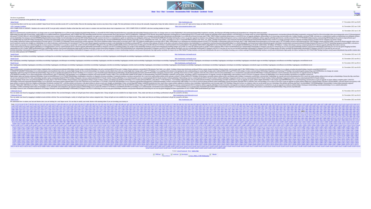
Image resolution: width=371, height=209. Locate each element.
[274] (237, 108)
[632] (156, 115)
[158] (159, 106)
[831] (189, 118)
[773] (325, 116)
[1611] (41, 135)
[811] (115, 118)
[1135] (13, 125)
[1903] (299, 141)
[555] (222, 113)
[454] (200, 111)
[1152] (87, 125)
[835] (203, 118)
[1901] (290, 141)
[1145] (57, 125)
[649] (218, 115)
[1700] (90, 137)
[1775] (77, 139)
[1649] (210, 135)
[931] (207, 120)
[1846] (45, 141)
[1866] (134, 141)
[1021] (206, 121)
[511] (60, 113)
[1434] (294, 130)
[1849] (59, 141)
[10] (35, 104)
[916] (152, 120)
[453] (196, 111)
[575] (295, 113)
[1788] (134, 139)
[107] (322, 104)
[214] (16, 108)
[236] (97, 108)
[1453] (32, 132)
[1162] (130, 125)
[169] (200, 106)
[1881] (201, 141)
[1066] (59, 123)
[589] (347, 113)
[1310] (90, 128)
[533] (141, 113)
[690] (20, 116)
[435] (130, 111)
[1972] (259, 142)
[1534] (45, 134)
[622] (119, 115)
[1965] (228, 142)
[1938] (108, 142)
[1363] (325, 128)
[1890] (241, 141)
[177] (229, 106)
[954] (292, 120)
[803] (86, 118)
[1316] (116, 128)
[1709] (130, 137)
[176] (225, 106)
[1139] (30, 125)
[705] (75, 116)
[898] (86, 120)
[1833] (334, 139)
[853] (269, 118)
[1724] (196, 137)
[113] (343, 104)
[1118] (287, 123)
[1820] (276, 139)
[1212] (349, 125)
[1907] (317, 141)
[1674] (321, 135)
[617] (101, 115)
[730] (167, 116)
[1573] (219, 134)
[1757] (343, 137)
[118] (13, 106)
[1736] (250, 137)
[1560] (161, 134)
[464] (236, 111)
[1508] (277, 132)
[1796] (170, 139)
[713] (104, 116)
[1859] (103, 141)
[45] (136, 104)
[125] (38, 106)
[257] (174, 108)
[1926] (54, 142)
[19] (61, 104)
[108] (326, 104)
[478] (288, 111)
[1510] (285, 132)
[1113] (266, 123)
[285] (277, 108)
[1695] (68, 137)
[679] (328, 115)
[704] (71, 116)
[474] (273, 111)
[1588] (285, 134)
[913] (141, 120)
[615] (93, 115)
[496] (354, 111)
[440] (148, 111)
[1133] (352, 123)
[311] (24, 109)
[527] (119, 113)
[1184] (226, 125)
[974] (17, 121)
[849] (255, 118)
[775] (332, 116)
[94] (278, 104)
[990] (75, 121)
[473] (269, 111)
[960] (314, 120)
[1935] (94, 142)
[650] (222, 115)
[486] (317, 111)
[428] (104, 111)
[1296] (28, 128)
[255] (167, 108)
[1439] (316, 130)
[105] (315, 104)
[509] (53, 113)
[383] (288, 109)
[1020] (202, 121)
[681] (336, 115)
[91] (270, 104)
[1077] (108, 123)
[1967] (237, 142)
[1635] (148, 135)
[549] (200, 113)
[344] (145, 109)
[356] (189, 109)
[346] (152, 109)
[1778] (90, 139)
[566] (262, 113)
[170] (203, 106)
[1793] (157, 139)
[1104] (227, 123)
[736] (189, 116)
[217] (27, 108)
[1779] (94, 139)
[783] (13, 118)
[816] (134, 118)
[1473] (121, 132)
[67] (200, 104)
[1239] (121, 127)
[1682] (356, 135)
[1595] (317, 134)
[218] (31, 108)
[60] (180, 104)
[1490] (197, 132)
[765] (295, 116)
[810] (112, 118)
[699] (53, 116)
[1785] (121, 139)
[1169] (161, 125)
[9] (33, 104)
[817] (137, 118)
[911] (134, 120)
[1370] (356, 128)
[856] (281, 118)
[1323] (148, 128)
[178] (233, 106)
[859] (292, 118)
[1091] (170, 123)
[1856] (90, 141)
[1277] (290, 127)
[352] (174, 109)
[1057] (19, 123)
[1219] (32, 127)
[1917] (14, 142)
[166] (189, 106)
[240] (112, 108)
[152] (137, 106)
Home (153, 11)
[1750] (312, 137)
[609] (71, 115)
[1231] (85, 127)
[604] (53, 115)
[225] (57, 108)
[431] (115, 111)
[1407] (174, 130)
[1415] (210, 130)
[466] (244, 111)
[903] (104, 120)
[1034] (264, 121)
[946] (262, 120)
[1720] (179, 137)
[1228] (72, 127)
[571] (281, 113)
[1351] (272, 128)
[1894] (259, 141)
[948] (269, 120)
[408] (31, 111)
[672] (303, 115)
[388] (306, 109)
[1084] (139, 123)
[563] (251, 113)
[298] (325, 108)
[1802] (197, 139)
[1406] (170, 130)
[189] (273, 106)
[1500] (241, 132)
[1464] (81, 132)
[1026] (228, 121)
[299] (328, 108)
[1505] (263, 132)
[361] (207, 109)
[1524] (348, 132)
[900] (93, 120)
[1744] (285, 137)
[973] (13, 121)
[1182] (217, 125)
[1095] (188, 123)
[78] (232, 104)
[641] (189, 115)
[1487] (183, 132)
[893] (68, 120)
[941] (244, 120)
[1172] (174, 125)
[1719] (174, 137)
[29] (90, 104)
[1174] (183, 125)
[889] (53, 120)
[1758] (348, 137)
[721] (134, 116)
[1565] (183, 134)
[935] (222, 120)
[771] (317, 116)
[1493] (210, 132)
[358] (196, 109)
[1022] (210, 121)
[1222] (45, 127)
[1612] (45, 135)
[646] (207, 115)
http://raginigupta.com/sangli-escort (185, 54)
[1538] (63, 134)
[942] (247, 120)
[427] (101, 111)
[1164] (139, 125)
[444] (163, 111)
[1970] (250, 142)
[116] (354, 104)
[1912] (339, 141)
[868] (325, 118)
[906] (115, 120)
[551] (207, 113)
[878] (13, 120)
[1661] (263, 135)
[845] (240, 118)
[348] (159, 109)
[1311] (94, 128)
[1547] (103, 134)
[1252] (179, 127)
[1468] (99, 132)
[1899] (281, 141)
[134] (71, 106)
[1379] (50, 130)
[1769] (50, 139)
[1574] (223, 134)
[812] (119, 118)
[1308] (81, 128)
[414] (53, 111)
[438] (141, 111)
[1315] (112, 128)
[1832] (330, 139)
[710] (93, 116)
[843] (233, 118)
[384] (292, 109)
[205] (332, 106)
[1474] (125, 132)
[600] (38, 115)
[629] (145, 115)
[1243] (139, 127)
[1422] (241, 130)
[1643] (183, 135)
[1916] (356, 141)
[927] (192, 120)
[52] (157, 104)
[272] (229, 108)
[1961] (210, 142)
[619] (108, 115)
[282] (266, 108)
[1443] (334, 130)
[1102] (219, 123)
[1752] (321, 137)
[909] (126, 120)
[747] (229, 116)
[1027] (233, 121)
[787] (27, 118)
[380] (277, 109)
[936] (225, 120)
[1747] (299, 137)
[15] (50, 104)
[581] (317, 113)
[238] (104, 108)
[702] (64, 116)
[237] (101, 108)
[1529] (23, 134)
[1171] (170, 125)
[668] (288, 115)
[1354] (285, 128)
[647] (211, 115)
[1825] (299, 139)
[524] (108, 113)
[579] (310, 113)
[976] (24, 121)
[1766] (37, 139)
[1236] (108, 127)
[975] (20, 121)
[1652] (223, 135)
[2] (18, 104)
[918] (159, 120)
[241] (115, 108)
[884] (35, 120)
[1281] (308, 127)
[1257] (201, 127)
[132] (64, 106)
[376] (262, 109)
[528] (123, 113)
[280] (259, 108)
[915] (148, 120)
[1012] (166, 121)
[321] (60, 109)
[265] (203, 108)
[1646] (196, 135)
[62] (186, 104)
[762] (284, 116)
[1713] (148, 137)
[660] (258, 115)
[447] (174, 111)
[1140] (35, 125)
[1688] (37, 137)
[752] (247, 116)
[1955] (183, 142)
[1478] (143, 132)
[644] (200, 115)
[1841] (23, 141)
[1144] (52, 125)
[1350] (268, 128)
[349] (163, 109)
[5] (24, 104)
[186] (262, 106)
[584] (328, 113)
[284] (273, 108)
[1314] (108, 128)
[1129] (335, 123)
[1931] (77, 142)
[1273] (272, 127)
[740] (203, 116)
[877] (358, 118)
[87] (258, 104)
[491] (336, 111)
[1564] (179, 134)
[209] (347, 106)
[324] (71, 109)
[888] (49, 120)
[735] (185, 116)
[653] (233, 115)
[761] (281, 116)
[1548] (108, 134)
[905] (112, 120)
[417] (64, 111)
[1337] (210, 128)
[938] (233, 120)
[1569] (201, 134)
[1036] (273, 121)
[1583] (263, 134)
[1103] (223, 123)
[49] (148, 104)
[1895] (263, 141)
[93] (276, 104)
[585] (332, 113)
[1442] (330, 130)
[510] (57, 113)
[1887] (228, 141)
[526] (115, 113)
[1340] (223, 128)
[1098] (201, 123)
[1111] (257, 123)
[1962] (214, 142)
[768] (306, 116)
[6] (26, 104)
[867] (321, 118)
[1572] (214, 134)
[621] (115, 115)
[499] (16, 113)
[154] (145, 106)
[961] (317, 120)
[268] (215, 108)
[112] (340, 104)
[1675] (325, 135)
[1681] (352, 135)
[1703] (103, 137)
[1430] (276, 130)
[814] (126, 118)
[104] (311, 104)
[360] (203, 109)
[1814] (250, 139)
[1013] (170, 121)
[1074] (94, 123)
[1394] (117, 130)
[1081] (125, 123)
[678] (325, 115)
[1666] (285, 135)
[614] (90, 115)
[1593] (308, 134)
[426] (97, 111)
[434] (126, 111)
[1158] (113, 125)
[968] (343, 120)
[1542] (81, 134)
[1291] (352, 127)
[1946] (143, 142)
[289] (292, 108)
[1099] (205, 123)
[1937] (103, 142)
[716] (115, 116)
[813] (123, 118)
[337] (119, 109)
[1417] (219, 130)
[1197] (283, 125)
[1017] (188, 121)
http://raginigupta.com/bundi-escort (185, 58)
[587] (339, 113)
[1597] (325, 134)
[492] (339, 111)
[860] (295, 118)
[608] (68, 115)
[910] (130, 120)
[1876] (179, 141)
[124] (35, 106)
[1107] (240, 123)
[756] (262, 116)
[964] (328, 120)
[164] (181, 106)
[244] (126, 108)
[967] (339, 120)
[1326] (161, 128)
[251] (152, 108)
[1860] (108, 141)
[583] (325, 113)
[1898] (277, 141)
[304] (347, 108)
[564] (255, 113)
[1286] (330, 127)
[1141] (39, 125)
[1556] (143, 134)
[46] (139, 104)
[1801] (192, 139)
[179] (236, 106)
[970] (350, 120)
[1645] (192, 135)
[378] (269, 109)
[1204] (313, 125)
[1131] (344, 123)
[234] (90, 108)
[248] (141, 108)
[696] (42, 116)
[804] (90, 118)
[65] (194, 104)
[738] (196, 116)
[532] (137, 113)
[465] (240, 111)
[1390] (99, 130)
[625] (130, 115)
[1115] (274, 123)
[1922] (37, 142)
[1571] (210, 134)
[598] (31, 115)
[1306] (72, 128)
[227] (64, 108)
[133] (68, 106)
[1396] (125, 130)
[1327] (165, 128)
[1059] (28, 123)
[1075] (99, 123)
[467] (247, 111)
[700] (57, 116)
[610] (75, 115)
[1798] (179, 139)
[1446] (348, 130)
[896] (79, 120)
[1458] (54, 132)
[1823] (290, 139)
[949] (273, 120)
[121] (24, 106)
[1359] (308, 128)
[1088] (157, 123)
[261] (189, 108)
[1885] (219, 141)
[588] (343, 113)
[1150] (78, 125)
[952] (284, 120)
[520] (93, 113)
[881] (24, 120)
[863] (306, 118)
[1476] (134, 132)
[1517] (316, 132)
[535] (148, 113)
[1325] (156, 128)
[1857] (94, 141)
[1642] (179, 135)
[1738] (259, 137)
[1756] (339, 137)
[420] (75, 111)
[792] (46, 118)
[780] (350, 116)
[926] (189, 120)
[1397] (130, 130)
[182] (247, 106)
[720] (130, 116)
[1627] (112, 135)
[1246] (152, 127)
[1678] (339, 135)
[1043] (304, 121)
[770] (314, 116)
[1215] (14, 127)
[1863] (121, 141)
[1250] (170, 127)
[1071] (81, 123)
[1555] (139, 134)
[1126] (322, 123)
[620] (112, 115)
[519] (90, 113)
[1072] (85, 123)
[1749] (308, 137)
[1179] (204, 125)
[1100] (210, 123)
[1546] (99, 134)
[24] (76, 104)
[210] (350, 106)
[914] (145, 120)
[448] (178, 111)
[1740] (268, 137)
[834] (200, 118)
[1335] (201, 128)
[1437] (308, 130)
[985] (57, 121)
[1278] (294, 127)
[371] (244, 109)
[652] (229, 115)
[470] (258, 111)
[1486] (179, 132)
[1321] (139, 128)
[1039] (286, 121)
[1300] (45, 128)
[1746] (294, 137)
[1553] (130, 134)
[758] (269, 116)
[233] (86, 108)
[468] (251, 111)
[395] (332, 109)
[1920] (28, 142)
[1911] (334, 141)
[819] (145, 118)
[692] (27, 116)
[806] (97, 118)
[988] (68, 121)
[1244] (143, 127)
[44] (134, 104)
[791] (42, 118)
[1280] (303, 127)
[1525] (352, 132)
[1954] (179, 142)
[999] (108, 121)
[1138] (26, 125)
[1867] (139, 141)
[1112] (262, 123)
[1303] (59, 128)
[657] (247, 115)
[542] (174, 113)
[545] (185, 113)
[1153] (91, 125)
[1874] (170, 141)
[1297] (32, 128)
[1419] (228, 130)
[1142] (44, 125)
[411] (42, 111)
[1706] (117, 137)
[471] (262, 111)
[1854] (81, 141)
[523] (104, 113)
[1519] (325, 132)
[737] (192, 116)
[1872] (161, 141)
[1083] (134, 123)
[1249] (165, 127)
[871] (336, 118)
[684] (347, 115)
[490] (332, 111)
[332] (101, 109)
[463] (233, 111)
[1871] (157, 141)
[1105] (232, 123)
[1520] (330, 132)
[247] (137, 108)
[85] (252, 104)
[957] (303, 120)
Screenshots (170, 11)
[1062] (41, 123)
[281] (262, 108)
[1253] (183, 127)
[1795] (165, 139)
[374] (255, 109)
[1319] (130, 128)
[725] (148, 116)
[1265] (237, 127)
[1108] (245, 123)
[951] (281, 120)
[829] (181, 118)
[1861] (112, 141)
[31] (96, 104)
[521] (97, 113)
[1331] (183, 128)
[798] (68, 118)
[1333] (192, 128)
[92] (273, 104)
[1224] (54, 127)
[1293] (14, 128)
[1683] (14, 137)
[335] (112, 109)
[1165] (144, 125)
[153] (141, 106)
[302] (339, 108)
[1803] (201, 139)
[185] (258, 106)
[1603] (352, 134)
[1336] (205, 128)
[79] (235, 104)
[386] (299, 109)
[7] (28, 104)
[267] (211, 108)
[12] (41, 104)
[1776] (81, 139)
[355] (185, 109)
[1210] (340, 125)
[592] (358, 113)
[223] (49, 108)
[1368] (348, 128)
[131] (60, 106)
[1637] (156, 135)
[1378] (45, 130)
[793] (49, 118)
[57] (171, 104)
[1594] (312, 134)
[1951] (165, 142)
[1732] (232, 137)
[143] (104, 106)
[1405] (165, 130)
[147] (119, 106)
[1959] (201, 142)
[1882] (205, 141)
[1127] (326, 123)
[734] (181, 116)
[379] (273, 109)
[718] (123, 116)
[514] (71, 113)
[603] (49, 115)
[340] (130, 109)
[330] (93, 109)
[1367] (343, 128)
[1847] (50, 141)
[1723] (192, 137)
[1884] (214, 141)
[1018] (193, 121)
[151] (134, 106)
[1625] (103, 135)
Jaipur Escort (14, 22)
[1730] (223, 137)
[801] (79, 118)
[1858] (99, 141)
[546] (189, 113)
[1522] (339, 132)
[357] (192, 109)
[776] (336, 116)
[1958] (197, 142)
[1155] (100, 125)
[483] (306, 111)
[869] (328, 118)
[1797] (174, 139)
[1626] (108, 135)
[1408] (179, 130)
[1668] (294, 135)
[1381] (59, 130)
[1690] (45, 137)
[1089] (161, 123)
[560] (240, 113)
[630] (148, 115)
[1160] (122, 125)
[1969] (245, 142)
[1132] (348, 123)
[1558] (152, 134)
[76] (226, 104)
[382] (284, 109)
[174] (218, 106)
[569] (273, 113)
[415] (57, 111)
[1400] (143, 130)
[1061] (37, 123)
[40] (122, 104)
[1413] (201, 130)
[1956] (188, 142)
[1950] (161, 142)
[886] (42, 120)
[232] (82, 108)
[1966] (232, 142)
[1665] (281, 135)
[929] (200, 120)
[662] (266, 115)
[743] (214, 116)
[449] (181, 111)
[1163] (135, 125)
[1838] (356, 139)
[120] (20, 106)
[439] (145, 111)
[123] (31, 106)
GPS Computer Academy (18, 26)
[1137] (22, 125)
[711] (97, 116)
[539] (163, 113)
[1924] (45, 142)
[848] (251, 118)
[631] (152, 115)
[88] (261, 104)
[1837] (352, 139)
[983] (50, 121)
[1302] (54, 128)
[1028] (237, 121)
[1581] (254, 134)
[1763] (23, 139)
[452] (192, 111)
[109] (329, 104)
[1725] (201, 137)
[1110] (253, 123)
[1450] (19, 132)
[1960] (205, 142)
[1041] (295, 121)
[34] (105, 104)
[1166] (148, 125)
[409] (35, 111)
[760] (277, 116)
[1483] (165, 132)
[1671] (308, 135)
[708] (86, 116)
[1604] (357, 134)
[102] (303, 104)
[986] (61, 121)
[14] (47, 104)
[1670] (303, 135)
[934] (218, 120)
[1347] (254, 128)
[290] (295, 108)
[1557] (148, 134)
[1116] (279, 123)
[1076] (103, 123)
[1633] (139, 135)
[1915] (352, 141)
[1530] (28, 134)
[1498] (232, 132)
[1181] (213, 125)
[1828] (312, 139)
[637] (174, 115)
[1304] (63, 128)
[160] (167, 106)
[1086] (148, 123)
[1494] (214, 132)
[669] (292, 115)
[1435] (299, 130)
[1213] (353, 125)
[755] (258, 116)
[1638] (161, 135)
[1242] (134, 127)
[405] (20, 111)
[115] (351, 104)
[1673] (316, 135)
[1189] (248, 125)
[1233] (94, 127)
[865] (314, 118)
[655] (240, 115)
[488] (325, 111)
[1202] (305, 125)
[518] (86, 113)
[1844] (37, 141)
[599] (35, 115)
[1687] (32, 137)
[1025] (224, 121)
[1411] (192, 130)
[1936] (99, 142)
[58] (174, 104)
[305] (350, 108)
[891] (60, 120)
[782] (358, 116)
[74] (221, 104)
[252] (156, 108)
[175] (222, 106)
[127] (46, 106)
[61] (183, 104)
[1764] (28, 139)
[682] (339, 115)
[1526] (356, 132)
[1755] (334, 137)
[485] (314, 111)
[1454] (37, 132)
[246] (134, 108)
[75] (223, 104)
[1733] (236, 137)
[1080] (121, 123)
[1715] (156, 137)
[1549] (112, 134)
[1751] (316, 137)
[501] (24, 113)
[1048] (326, 121)
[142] (101, 106)
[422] (82, 111)
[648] (214, 115)
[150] (130, 106)
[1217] (23, 127)
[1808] (223, 139)
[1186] (235, 125)
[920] (167, 120)
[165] (185, 106)
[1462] (72, 132)
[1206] (322, 125)
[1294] (19, 128)
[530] (130, 113)
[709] (90, 116)
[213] (13, 108)
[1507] (272, 132)
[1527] (14, 134)
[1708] (125, 137)
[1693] (59, 137)
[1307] (77, 128)
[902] (101, 120)
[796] (60, 118)
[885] (38, 120)
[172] (211, 106)
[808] (104, 118)
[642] (192, 115)
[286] (281, 108)
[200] (314, 106)
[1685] (23, 137)
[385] (295, 109)
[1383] (68, 130)
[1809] (228, 139)
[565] (258, 113)
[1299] (41, 128)
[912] (137, 120)
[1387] (85, 130)
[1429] (272, 130)
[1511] (290, 132)
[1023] (215, 121)
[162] (174, 106)
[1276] (285, 127)
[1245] (148, 127)
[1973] (263, 142)
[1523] (343, 132)
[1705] (112, 137)
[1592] (303, 134)
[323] (68, 109)
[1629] (121, 135)
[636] (170, 115)
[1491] (201, 132)
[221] (42, 108)
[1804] (205, 139)
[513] (68, 113)
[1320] (134, 128)
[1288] (339, 127)
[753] (251, 116)
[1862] (117, 141)
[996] (97, 121)
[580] (314, 113)
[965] (332, 120)
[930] (203, 120)
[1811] (237, 139)
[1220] (37, 127)
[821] (152, 118)
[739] (200, 116)
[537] (156, 113)
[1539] (68, 134)
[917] (156, 120)
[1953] (174, 142)
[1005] (135, 121)
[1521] (334, 132)
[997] (101, 121)
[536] (152, 113)
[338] (123, 109)
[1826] (303, 139)
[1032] (255, 121)
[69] (206, 104)
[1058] (23, 123)
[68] (203, 104)
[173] (214, 106)
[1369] (352, 128)
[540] (167, 113)
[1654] (232, 135)
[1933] (85, 142)
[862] (303, 118)
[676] (317, 115)
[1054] (353, 121)
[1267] (245, 127)
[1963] (219, 142)
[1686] (28, 137)
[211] (354, 106)
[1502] (250, 132)
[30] (93, 104)
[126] (42, 106)
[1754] (330, 137)
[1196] (278, 125)
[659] (255, 115)
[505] (38, 113)
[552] (211, 113)
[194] (292, 106)
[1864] (125, 141)
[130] (57, 106)
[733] (178, 116)
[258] (178, 108)
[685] (350, 115)
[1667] (290, 135)
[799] (71, 118)
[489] (328, 111)
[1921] (32, 142)
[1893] (254, 141)
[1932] (81, 142)
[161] (170, 106)
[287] (284, 108)
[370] (240, 109)
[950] (277, 120)
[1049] (330, 121)
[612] (82, 115)
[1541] (77, 134)
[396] (336, 109)
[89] (264, 104)
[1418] (223, 130)
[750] (240, 116)
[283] (270, 108)
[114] (347, 104)
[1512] (294, 132)
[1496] (223, 132)
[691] (24, 116)
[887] (46, 120)
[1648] (205, 135)
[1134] (357, 123)
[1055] (357, 121)
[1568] (197, 134)
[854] (273, 118)
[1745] (290, 137)
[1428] (268, 130)
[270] (222, 108)
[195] (295, 106)
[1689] (41, 137)
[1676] (330, 135)
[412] (46, 111)
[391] (317, 109)
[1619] (76, 135)
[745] (222, 116)
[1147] (65, 125)
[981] (42, 121)
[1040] (290, 121)
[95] (281, 104)
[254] (163, 108)
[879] (16, 120)
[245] (130, 108)
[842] (229, 118)
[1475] (130, 132)
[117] (358, 104)
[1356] (294, 128)
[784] (16, 118)
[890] (57, 120)
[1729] (219, 137)
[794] (53, 118)
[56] (168, 104)
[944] (255, 120)
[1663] (272, 135)
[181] (244, 106)
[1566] (188, 134)
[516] (79, 113)
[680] (332, 115)
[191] (281, 106)
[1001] (117, 121)
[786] (24, 118)
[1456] (45, 132)
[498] (13, 113)
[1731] (228, 137)
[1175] (187, 125)
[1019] (197, 121)
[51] (154, 104)
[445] (167, 111)
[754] (255, 116)
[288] (288, 108)
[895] (75, 120)
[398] (343, 109)
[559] (236, 113)
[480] (295, 111)
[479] (292, 111)
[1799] (183, 139)
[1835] (343, 139)
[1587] (281, 134)
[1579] (245, 134)
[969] (347, 120)
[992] (83, 121)
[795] (57, 118)
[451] (189, 111)
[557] (229, 113)
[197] (303, 106)
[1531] (32, 134)
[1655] (236, 135)
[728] (159, 116)
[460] (222, 111)
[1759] (352, 137)
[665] (277, 115)
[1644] (188, 135)
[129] (53, 106)
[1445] (343, 130)
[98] (290, 104)
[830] (185, 118)
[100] (296, 104)
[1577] (237, 134)
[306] (354, 108)
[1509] (281, 132)
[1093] (179, 123)
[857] (284, 118)
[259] (181, 108)
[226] (60, 108)
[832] (192, 118)
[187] (266, 106)
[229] (71, 108)
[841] (225, 118)
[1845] (41, 141)
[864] (310, 118)
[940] (240, 120)
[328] (86, 109)
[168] (196, 106)
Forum (210, 11)
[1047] (322, 121)
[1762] (19, 139)
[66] (197, 104)
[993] (86, 121)
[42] (128, 104)
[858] (288, 118)
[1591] (299, 134)
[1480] (152, 132)
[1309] (85, 128)
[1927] (59, 142)
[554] (218, 113)
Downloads (195, 11)
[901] (97, 120)
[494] (347, 111)
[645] (203, 115)
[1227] (68, 127)
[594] (16, 115)
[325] (75, 109)
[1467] (94, 132)
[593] (13, 115)
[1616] (63, 135)
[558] (233, 113)
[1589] (290, 134)
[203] (325, 106)
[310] (20, 109)
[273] (233, 108)
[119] (16, 106)
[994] (90, 121)
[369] (236, 109)
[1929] (68, 142)
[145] (112, 106)
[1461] (68, 132)
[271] (226, 108)
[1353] (281, 128)
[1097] (197, 123)
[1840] (19, 141)
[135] (75, 106)
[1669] (299, 135)
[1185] (230, 125)
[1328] (170, 128)
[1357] (299, 128)
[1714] (152, 137)
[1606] (19, 135)
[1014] (175, 121)
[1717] (165, 137)
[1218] (28, 127)
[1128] (331, 123)
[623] (123, 115)
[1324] (152, 128)
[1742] (276, 137)
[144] (108, 106)
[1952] (170, 142)
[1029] (242, 121)
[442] (156, 111)
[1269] (254, 127)
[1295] (23, 128)
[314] (35, 109)
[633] (159, 115)
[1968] (241, 142)
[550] (203, 113)
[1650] (214, 135)
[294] (310, 108)
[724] (145, 116)
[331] (97, 109)
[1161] (126, 125)
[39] (119, 104)
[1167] (152, 125)
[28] (87, 104)
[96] (284, 104)
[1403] (157, 130)
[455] (203, 111)
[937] (229, 120)
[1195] (274, 125)
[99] (293, 104)
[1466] (90, 132)
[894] (71, 120)
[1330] (179, 128)
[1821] (281, 139)
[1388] (90, 130)
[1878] (188, 141)
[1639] (165, 135)
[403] (13, 111)
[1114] (270, 123)
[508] (49, 113)
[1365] (334, 128)
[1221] (41, 127)
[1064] (50, 123)
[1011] (162, 121)
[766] (299, 116)
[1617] (68, 135)
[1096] (192, 123)
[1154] (96, 125)
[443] (159, 111)
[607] (64, 115)
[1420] (232, 130)
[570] (277, 113)
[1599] (334, 134)
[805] (93, 118)
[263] (196, 108)
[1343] (236, 128)
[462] (229, 111)
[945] (258, 120)
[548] (196, 113)
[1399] (139, 130)
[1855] (85, 141)
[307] (358, 108)
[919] (163, 120)
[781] (354, 116)
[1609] (32, 135)
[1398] (134, 130)
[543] (178, 113)
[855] (277, 118)
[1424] (250, 130)
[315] (38, 109)
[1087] (152, 123)
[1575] (228, 134)
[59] (177, 104)
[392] (321, 109)
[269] (218, 108)
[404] (16, 111)
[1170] (165, 125)
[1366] (339, 128)
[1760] (356, 137)
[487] (321, 111)
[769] (310, 116)
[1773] (68, 139)
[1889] (237, 141)
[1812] (241, 139)
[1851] (68, 141)
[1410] (188, 130)
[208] (343, 106)
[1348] (259, 128)
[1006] (139, 121)
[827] (174, 118)
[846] (244, 118)
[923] (178, 120)
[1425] (254, 130)
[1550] (117, 134)
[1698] (81, 137)
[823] (159, 118)
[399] (347, 109)
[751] (244, 116)
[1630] (125, 135)
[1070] (77, 123)
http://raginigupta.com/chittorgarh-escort (185, 91)
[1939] (112, 142)
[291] (299, 108)
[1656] (241, 135)
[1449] (14, 132)
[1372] (19, 130)
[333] (104, 109)
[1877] (183, 141)
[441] (152, 111)
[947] (266, 120)
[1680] (348, 135)
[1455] (41, 132)
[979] (35, 121)
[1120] (296, 123)
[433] (123, 111)
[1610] (37, 135)
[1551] (121, 134)
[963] (325, 120)
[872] (339, 118)
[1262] (223, 127)
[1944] (134, 142)
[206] (336, 106)
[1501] (245, 132)
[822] (156, 118)
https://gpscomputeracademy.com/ (185, 26)
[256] (170, 108)
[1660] (259, 135)
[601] (42, 115)
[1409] (183, 130)
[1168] (157, 125)
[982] (46, 121)
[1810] (232, 139)
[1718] (170, 137)
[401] (354, 109)
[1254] (188, 127)
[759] (273, 116)
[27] (84, 104)
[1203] (309, 125)
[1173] (178, 125)
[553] (214, 113)
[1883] (210, 141)
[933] (214, 120)
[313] (31, 109)
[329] (90, 109)
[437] (137, 111)
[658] (251, 115)
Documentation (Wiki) (182, 11)
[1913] (343, 141)
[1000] (113, 121)
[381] (281, 109)
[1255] (192, 127)
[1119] (291, 123)
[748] (233, 116)
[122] (27, 106)
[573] (288, 113)
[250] (148, 108)
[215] (20, 108)
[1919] (23, 142)
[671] (299, 115)
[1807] (219, 139)
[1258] (205, 127)
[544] (181, 113)
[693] (31, 116)
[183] (251, 106)
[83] (247, 104)
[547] (192, 113)
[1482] (161, 132)
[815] (130, 118)
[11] (38, 104)
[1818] (268, 139)
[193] (288, 106)
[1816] (259, 139)
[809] (108, 118)
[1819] (272, 139)
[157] (156, 106)
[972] (358, 120)
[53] (160, 104)
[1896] (268, 141)
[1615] (59, 135)
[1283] (317, 127)
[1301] (50, 128)
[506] (42, 113)
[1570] (205, 134)
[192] (284, 106)
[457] (211, 111)
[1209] (336, 125)
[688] (13, 116)
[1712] (143, 137)
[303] (343, 108)
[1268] (250, 127)
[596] (24, 115)
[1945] (139, 142)
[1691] (50, 137)
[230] (75, 108)
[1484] (170, 132)
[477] (284, 111)
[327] (82, 109)
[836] (207, 118)
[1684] (19, 137)
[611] (79, 115)
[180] (240, 106)
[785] (20, 118)
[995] (94, 121)
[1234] (99, 127)
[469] (255, 111)
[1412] (196, 130)
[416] (60, 111)
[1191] (257, 125)
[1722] (188, 137)
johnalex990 (14, 31)
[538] (159, 113)
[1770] (54, 139)
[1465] (85, 132)
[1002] (122, 121)
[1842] (28, 141)
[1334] (196, 128)
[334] (108, 109)
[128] (49, 106)
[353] (178, 109)
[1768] (45, 139)
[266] (207, 108)
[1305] (68, 128)
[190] (277, 106)
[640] (185, 115)
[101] (300, 104)
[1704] (108, 137)
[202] (321, 106)
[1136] (17, 125)
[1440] (321, 130)
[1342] (232, 128)
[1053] (348, 121)
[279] (255, 108)
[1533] (41, 134)
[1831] (325, 139)
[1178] (200, 125)
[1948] (152, 142)
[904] (108, 120)
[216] (24, 108)
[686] (354, 115)
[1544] (90, 134)
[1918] (19, 142)
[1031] (250, 121)
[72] (215, 104)
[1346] (250, 128)
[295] (314, 108)
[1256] (197, 127)
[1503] (254, 132)
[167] (192, 106)
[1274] (277, 127)
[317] (46, 109)
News (158, 11)
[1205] (318, 125)
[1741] (272, 137)
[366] (225, 109)
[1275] (281, 127)
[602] (46, 115)
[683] (343, 115)
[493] (343, 111)
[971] (354, 120)
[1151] (83, 125)
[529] (126, 113)
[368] (233, 109)
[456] (207, 111)
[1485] (174, 132)
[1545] (94, 134)
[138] (86, 106)
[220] (38, 108)
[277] (248, 108)
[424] (90, 111)
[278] (251, 108)
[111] (336, 104)
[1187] (239, 125)
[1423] (245, 130)
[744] (218, 116)
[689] (16, 116)
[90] (267, 104)
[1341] (228, 128)
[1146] (61, 125)
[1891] (245, 141)
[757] (266, 116)
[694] (35, 116)
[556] (225, 113)
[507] (46, 113)
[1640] (170, 135)
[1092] (174, 123)
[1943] (130, 142)
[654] (236, 115)
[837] (211, 118)
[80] (238, 104)
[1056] (14, 123)
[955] (295, 120)
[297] (321, 108)
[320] (57, 109)
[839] (218, 118)
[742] (211, 116)
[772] (321, 116)
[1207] (327, 125)
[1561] (165, 134)
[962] (321, 120)
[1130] (339, 123)
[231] (79, 108)
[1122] (304, 123)
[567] (266, 113)
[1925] (50, 142)
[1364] (330, 128)
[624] (126, 115)
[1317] (121, 128)
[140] (93, 106)
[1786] (125, 139)
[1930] (72, 142)
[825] (167, 118)
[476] (281, 111)
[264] (200, 108)
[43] (131, 104)
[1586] (277, 134)
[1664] (276, 135)
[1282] (312, 127)
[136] (79, 106)
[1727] (210, 137)
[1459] (59, 132)
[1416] (214, 130)
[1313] (103, 128)
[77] (229, 104)
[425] (93, 111)
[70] (209, 104)
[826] (170, 118)
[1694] (63, 137)
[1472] (117, 132)
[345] (148, 109)
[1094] (183, 123)
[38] (116, 104)
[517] (82, 113)
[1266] (241, 127)
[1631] (130, 135)
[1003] (126, 121)
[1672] (312, 135)
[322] (64, 109)
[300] (332, 108)
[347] (156, 109)
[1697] (77, 137)
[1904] (303, 141)
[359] (200, 109)
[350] (167, 109)
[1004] (131, 121)
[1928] (63, 142)
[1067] (63, 123)
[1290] (348, 127)
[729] (163, 116)
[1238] (117, 127)
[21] (67, 104)
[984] (53, 121)
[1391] (103, 130)
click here (43, 19)
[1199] (291, 125)
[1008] (148, 121)
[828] (178, 118)
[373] (251, 109)
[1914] (348, 141)
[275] (240, 108)
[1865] (130, 141)
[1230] (81, 127)
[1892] (250, 141)
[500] (20, 113)
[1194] (270, 125)
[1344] (241, 128)
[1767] (41, 139)
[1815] (254, 139)
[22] (70, 104)
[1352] (276, 128)
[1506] (268, 132)
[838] (214, 118)
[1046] (317, 121)
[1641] (174, 135)
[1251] (174, 127)
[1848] (54, 141)
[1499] (237, 132)
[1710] (134, 137)
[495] (350, 111)
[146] (115, 106)
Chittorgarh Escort (16, 91)
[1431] (281, 130)
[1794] (161, 139)
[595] (20, 115)
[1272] (268, 127)
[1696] (72, 137)
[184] (255, 106)
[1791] (148, 139)
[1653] (228, 135)
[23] (73, 104)
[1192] (261, 125)
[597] (27, 115)
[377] (266, 109)
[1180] (209, 125)
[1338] (214, 128)
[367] (229, 109)
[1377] (41, 130)
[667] (284, 115)
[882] (27, 120)
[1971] (254, 142)
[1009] (153, 121)
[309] (16, 109)
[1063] (45, 123)
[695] (38, 116)
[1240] (125, 127)
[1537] (59, 134)
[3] (20, 104)
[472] (266, 111)
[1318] (125, 128)
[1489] (192, 132)
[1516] (312, 132)
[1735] (245, 137)
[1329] (174, 128)
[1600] (339, 134)
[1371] (14, 130)
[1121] (300, 123)
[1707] (121, 137)
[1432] (285, 130)
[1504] (259, 132)
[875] (350, 118)
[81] (241, 104)
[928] (196, 120)
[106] (318, 104)
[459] (218, 111)
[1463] (77, 132)
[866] (317, 118)
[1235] (103, 127)
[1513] (299, 132)
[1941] (121, 142)
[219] (35, 108)
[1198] (287, 125)
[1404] (161, 130)
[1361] (316, 128)
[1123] (309, 123)
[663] (269, 115)
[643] (196, 115)
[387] (303, 109)
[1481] (157, 132)
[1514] (303, 132)
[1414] (205, 130)
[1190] (252, 125)
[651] (225, 115)
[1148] (70, 125)
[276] (244, 108)
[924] (181, 120)
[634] (163, 115)
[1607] (23, 135)
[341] (134, 109)
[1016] (184, 121)
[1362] (321, 128)
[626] (134, 115)
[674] (310, 115)
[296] (317, 108)
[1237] (112, 127)
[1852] (72, 141)
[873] (343, 118)
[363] (214, 109)
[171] (207, 106)
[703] (68, 116)
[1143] (48, 125)
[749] (236, 116)
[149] (126, 106)
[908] (123, 120)
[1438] (312, 130)
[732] (174, 116)
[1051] (339, 121)
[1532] (37, 134)
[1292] (357, 127)
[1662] (268, 135)
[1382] (63, 130)
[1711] (139, 137)
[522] (101, 113)
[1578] (241, 134)
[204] (328, 106)
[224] (53, 108)
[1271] (263, 127)
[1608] (28, 135)
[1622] (90, 135)
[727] (156, 116)
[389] (310, 109)
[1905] (308, 141)
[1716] (161, 137)
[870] (332, 118)
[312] (27, 109)
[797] (64, 118)
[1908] (321, 141)
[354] (181, 109)
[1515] (308, 132)
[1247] (157, 127)
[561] (244, 113)
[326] (79, 109)
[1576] (232, 134)
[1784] (117, 139)
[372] (247, 109)
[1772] (63, 139)
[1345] (245, 128)
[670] (295, 115)
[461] (225, 111)
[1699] (85, 137)
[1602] (348, 134)
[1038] (282, 121)
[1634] (143, 135)
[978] (31, 121)
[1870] (152, 141)
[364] (218, 109)
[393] (325, 109)
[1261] (219, 127)
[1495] (219, 132)
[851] (262, 118)
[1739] (263, 137)
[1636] (152, 135)
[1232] (90, 127)
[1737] (254, 137)
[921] (170, 120)
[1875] (174, 141)
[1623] (94, 135)
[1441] (325, 130)
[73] (218, 104)
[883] (31, 120)
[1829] (316, 139)
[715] (112, 116)
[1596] (321, 134)
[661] (262, 115)
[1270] (259, 127)
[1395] (121, 130)
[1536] (54, 134)
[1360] (312, 128)
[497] (358, 111)
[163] (178, 106)
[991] (79, 121)
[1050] (335, 121)
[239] (108, 108)
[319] (53, 109)
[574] (292, 113)
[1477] (139, 132)
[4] (22, 104)
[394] (328, 109)
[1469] (103, 132)
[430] (112, 111)
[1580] (250, 134)
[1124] (313, 123)
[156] (152, 106)
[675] (314, 115)
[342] (137, 109)
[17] (55, 104)
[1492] (205, 132)
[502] (27, 113)
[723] (141, 116)
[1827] (308, 139)
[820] (148, 118)
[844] (236, 118)
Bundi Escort (15, 58)
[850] (258, 118)
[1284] (321, 127)
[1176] (191, 125)
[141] (97, 106)
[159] (163, 106)
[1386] (81, 130)
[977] (28, 121)
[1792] (152, 139)
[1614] (54, 135)
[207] (339, 106)
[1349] (263, 128)
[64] (192, 104)
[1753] (325, 137)
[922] (174, 120)
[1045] (313, 121)
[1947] (148, 142)
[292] (303, 108)
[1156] (104, 125)
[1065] (54, 123)
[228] (68, 108)
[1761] (14, 139)
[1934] (90, 142)
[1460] (63, 132)
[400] (350, 109)
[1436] (303, 130)
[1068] (68, 123)
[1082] (130, 123)
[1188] (243, 125)
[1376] (37, 130)
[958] (306, 120)
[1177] (196, 125)
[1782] (108, 139)
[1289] (343, 127)
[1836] (348, 139)
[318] (49, 109)
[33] (102, 104)
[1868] (143, 141)
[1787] (130, 139)
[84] (249, 104)
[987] (64, 121)
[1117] (283, 123)
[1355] (290, 128)
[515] (75, 113)
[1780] (99, 139)
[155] (148, 106)
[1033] (259, 121)
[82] (244, 104)
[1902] (294, 141)
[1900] (285, 141)
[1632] (134, 135)
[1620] (81, 135)
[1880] (197, 141)
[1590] (294, 134)
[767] (303, 116)
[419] (71, 111)
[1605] (14, 135)
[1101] (214, 123)
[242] (119, 108)
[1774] (72, 139)
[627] (137, 115)
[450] (185, 111)
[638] (178, 115)
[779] (347, 116)
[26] (81, 104)
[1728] (214, 137)
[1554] (134, 134)
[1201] (300, 125)
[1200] (296, 125)
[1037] (277, 121)
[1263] (228, 127)
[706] (79, 116)
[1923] (41, 142)
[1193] (265, 125)
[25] (78, 104)
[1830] (321, 139)
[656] (244, 115)
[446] (170, 111)
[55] (165, 104)
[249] (145, 108)
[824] (163, 118)
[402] (358, 109)
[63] (189, 104)
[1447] (352, 130)
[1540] (72, 134)
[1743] (281, 137)
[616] (97, 115)
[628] (141, 115)
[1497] (228, 132)
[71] (212, 104)
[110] (333, 104)
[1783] (112, 139)
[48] (145, 104)
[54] (163, 104)
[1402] (152, 130)
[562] (247, 113)
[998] (105, 121)
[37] (113, 104)
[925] (185, 120)
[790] (38, 118)
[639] (181, 115)
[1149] (74, 125)
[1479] (148, 132)
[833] (196, 118)
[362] (211, 109)
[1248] (161, 127)
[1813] (245, 139)
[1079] (117, 123)
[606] (60, 115)
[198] (306, 106)
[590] (350, 113)
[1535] (50, 134)
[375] (258, 109)
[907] (119, 120)
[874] (347, 118)
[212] (358, 106)
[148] (123, 106)
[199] (310, 106)
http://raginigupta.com (185, 22)
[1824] (294, 139)
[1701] (94, 137)
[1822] (285, 139)
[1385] (77, 130)
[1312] (99, 128)
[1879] (192, 141)
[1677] (334, 135)
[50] (151, 104)
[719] (126, 116)
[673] (306, 115)
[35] (107, 104)
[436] (134, 111)
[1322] (143, 128)
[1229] (77, 127)
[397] (339, 109)
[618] (104, 115)
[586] (336, 113)
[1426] (259, 130)
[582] (321, 113)
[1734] (241, 137)
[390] (314, 109)
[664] (273, 115)
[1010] (157, 121)
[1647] (201, 135)
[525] (112, 113)
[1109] (249, 123)
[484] (310, 111)
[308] (13, 109)
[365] (222, 109)
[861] (299, 118)
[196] (299, 106)
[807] (101, 118)
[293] (306, 108)
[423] (86, 111)
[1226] (63, 127)
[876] (354, 118)
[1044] (308, 121)
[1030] (246, 121)
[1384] (72, 130)
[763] (288, 116)
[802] (82, 118)
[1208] (331, 125)
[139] (90, 106)
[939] (236, 120)
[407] (27, 111)
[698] (49, 116)
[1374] (28, 130)
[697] (46, 116)
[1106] (236, 123)
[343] (141, 109)
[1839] (14, 141)
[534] (145, 113)
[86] (255, 104)
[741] (207, 116)
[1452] (28, 132)
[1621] (85, 135)
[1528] (19, 134)
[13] (44, 104)
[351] (170, 109)
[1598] (330, 134)
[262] (192, 108)
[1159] (117, 125)
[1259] (210, 127)
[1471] (112, 132)
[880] (20, 120)
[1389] (94, 130)
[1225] (59, 127)
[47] (142, 104)
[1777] (85, 139)
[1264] (232, 127)
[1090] (165, 123)
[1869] (148, 141)
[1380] (54, 130)
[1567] (192, 134)
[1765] (32, 139)
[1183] (222, 125)
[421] (79, 111)
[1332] (188, 128)
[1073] (90, 123)
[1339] (219, 128)
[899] (90, 120)
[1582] (259, 134)
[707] (82, 116)
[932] (211, 120)
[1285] (325, 127)
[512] (64, 113)
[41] (125, 104)
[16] (52, 104)
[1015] (179, 121)
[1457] (50, 132)
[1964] (223, 142)
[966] (336, 120)
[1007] (144, 121)
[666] (281, 115)
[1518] (321, 132)
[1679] (343, 135)
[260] (185, 108)
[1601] (343, 134)
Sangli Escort (15, 54)
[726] (152, 116)
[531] (134, 113)
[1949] (157, 142)
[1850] (63, 141)
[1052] (344, 121)
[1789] (139, 139)
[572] (284, 113)
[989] (72, 121)
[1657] (245, 135)
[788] (31, 118)
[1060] (32, 123)
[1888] (232, 141)
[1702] (99, 137)
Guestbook (203, 11)
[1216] (19, 127)
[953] (288, 120)
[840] (222, 118)
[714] (108, 116)
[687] (358, 115)
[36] (110, 104)
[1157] (109, 125)
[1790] (143, 139)
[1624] (99, 135)
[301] (336, 108)
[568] (269, 113)
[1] (16, 104)
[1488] (188, 132)
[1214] (358, 125)
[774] (328, 116)
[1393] (112, 130)
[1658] (250, 135)
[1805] (210, 139)
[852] (266, 118)
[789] (35, 118)
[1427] (263, 130)
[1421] (236, 130)
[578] (306, 113)
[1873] (165, 141)
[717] (119, 116)
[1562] (170, 134)
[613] (86, 115)
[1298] (37, 128)
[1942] (125, 142)
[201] (317, 106)
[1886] (223, 141)
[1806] (214, 139)
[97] (287, 104)
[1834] (339, 139)
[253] (159, 108)
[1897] (272, 141)
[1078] (112, 123)
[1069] (72, 123)
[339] (126, 109)
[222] (46, 108)
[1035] (268, 121)
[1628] (116, 135)
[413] (49, 111)
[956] (299, 120)
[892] (64, 120)
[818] (141, 118)
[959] (310, 120)
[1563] (174, 134)
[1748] (303, 137)
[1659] (254, 135)
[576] (299, 113)
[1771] (59, 139)
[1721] (183, 137)
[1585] (272, 134)
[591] (354, 113)
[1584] (268, 134)
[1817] (263, 139)
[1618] (72, 135)
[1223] (50, 127)
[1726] (205, 137)
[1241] (130, 127)
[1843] (32, 141)
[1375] (32, 130)
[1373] (23, 130)
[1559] (157, 134)
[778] (343, 116)
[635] (167, 115)
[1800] (188, 139)
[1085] (143, 123)
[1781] (103, 139)
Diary (163, 11)
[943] (251, 120)
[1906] (312, 141)
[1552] (125, 134)
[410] (38, 111)
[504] (35, 113)
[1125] (318, 123)
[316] (42, 109)
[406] (24, 111)
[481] (299, 111)
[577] (303, 113)
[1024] (219, 121)
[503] (31, 113)
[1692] (54, 137)
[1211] (345, 125)
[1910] (330, 141)
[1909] (325, 141)
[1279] (299, 127)
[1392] (108, 130)
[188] (269, 106)
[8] (31, 104)
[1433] (290, 130)
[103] (307, 104)
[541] (170, 113)
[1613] (50, 135)
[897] (82, 120)
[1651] (219, 135)
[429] (108, 111)
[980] (39, 121)
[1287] (334, 127)
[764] (292, 116)
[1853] (77, 141)
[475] (277, 111)
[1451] (23, 132)
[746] (225, 116)
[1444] (339, 130)
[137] (82, 106)
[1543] (85, 134)
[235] (93, 108)
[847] (247, 118)
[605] (57, 115)
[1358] (303, 128)
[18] (58, 104)
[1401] (148, 130)
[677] (321, 115)
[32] (99, 104)
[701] (60, 116)
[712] (101, 116)
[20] (64, 104)
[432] (119, 111)
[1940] (117, 142)
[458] (214, 111)
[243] (123, 108)
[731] (170, 116)
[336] (115, 109)
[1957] (192, 142)
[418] (68, 111)
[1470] (108, 132)
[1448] (356, 130)
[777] (339, 116)
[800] (75, 118)
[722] (137, 116)
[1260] (214, 127)
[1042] (299, 121)
